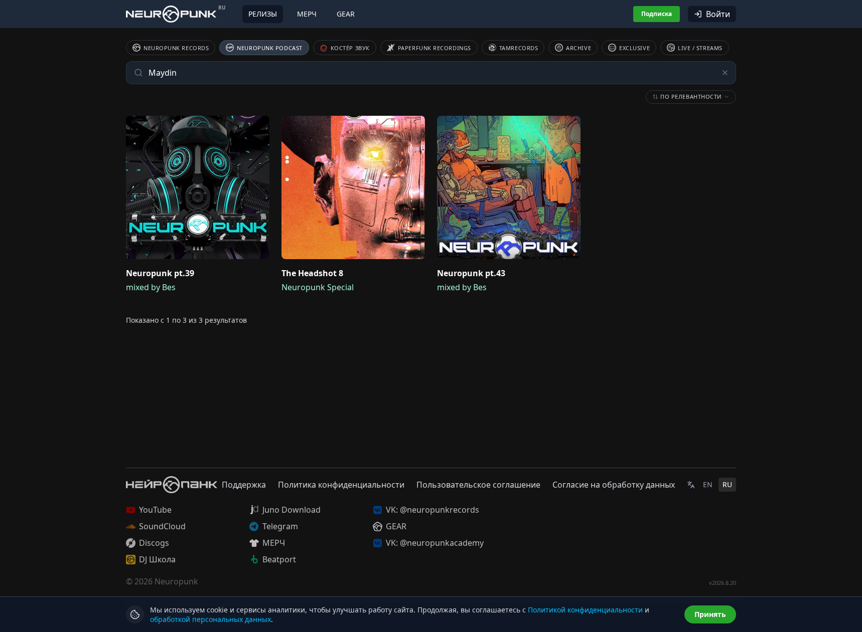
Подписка (656, 14)
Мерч (307, 14)
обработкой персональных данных (210, 619)
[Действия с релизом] (259, 126)
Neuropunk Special (317, 287)
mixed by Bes (151, 287)
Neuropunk (176, 581)
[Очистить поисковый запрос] (725, 72)
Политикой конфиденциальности (585, 609)
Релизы (262, 14)
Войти (718, 14)
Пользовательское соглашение (478, 484)
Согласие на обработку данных (613, 484)
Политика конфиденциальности (341, 484)
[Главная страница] (171, 14)
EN (707, 484)
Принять (710, 614)
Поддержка (244, 484)
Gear (346, 14)
